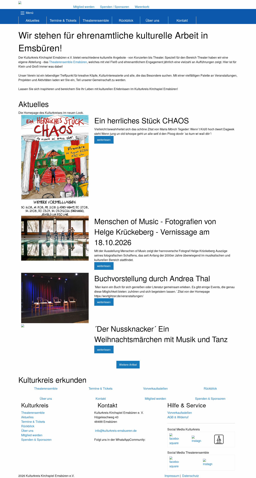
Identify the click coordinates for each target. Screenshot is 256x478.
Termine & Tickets (63, 20)
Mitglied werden (31, 435)
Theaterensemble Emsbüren (68, 62)
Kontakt (182, 20)
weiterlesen (104, 140)
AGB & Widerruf (177, 417)
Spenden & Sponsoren (36, 439)
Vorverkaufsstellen (179, 412)
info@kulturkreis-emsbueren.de (116, 430)
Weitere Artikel (128, 364)
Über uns (152, 20)
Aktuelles (32, 20)
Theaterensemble (96, 20)
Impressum (172, 476)
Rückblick (126, 20)
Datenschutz (190, 476)
